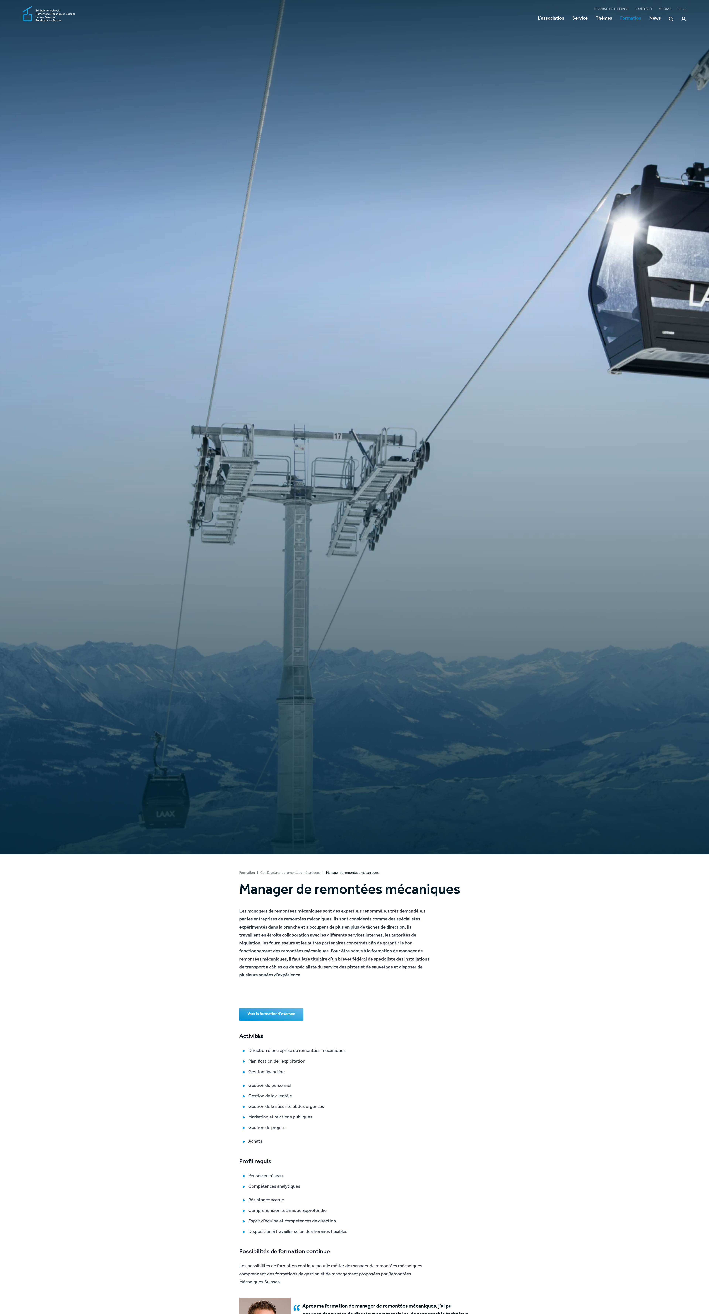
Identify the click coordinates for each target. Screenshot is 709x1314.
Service (580, 18)
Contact (644, 9)
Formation (630, 18)
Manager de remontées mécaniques (352, 873)
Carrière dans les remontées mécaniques (290, 873)
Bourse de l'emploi (612, 9)
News (655, 18)
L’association (551, 18)
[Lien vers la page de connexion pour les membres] (683, 19)
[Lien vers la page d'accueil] (49, 14)
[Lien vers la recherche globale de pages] (671, 19)
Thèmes (604, 18)
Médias (665, 9)
